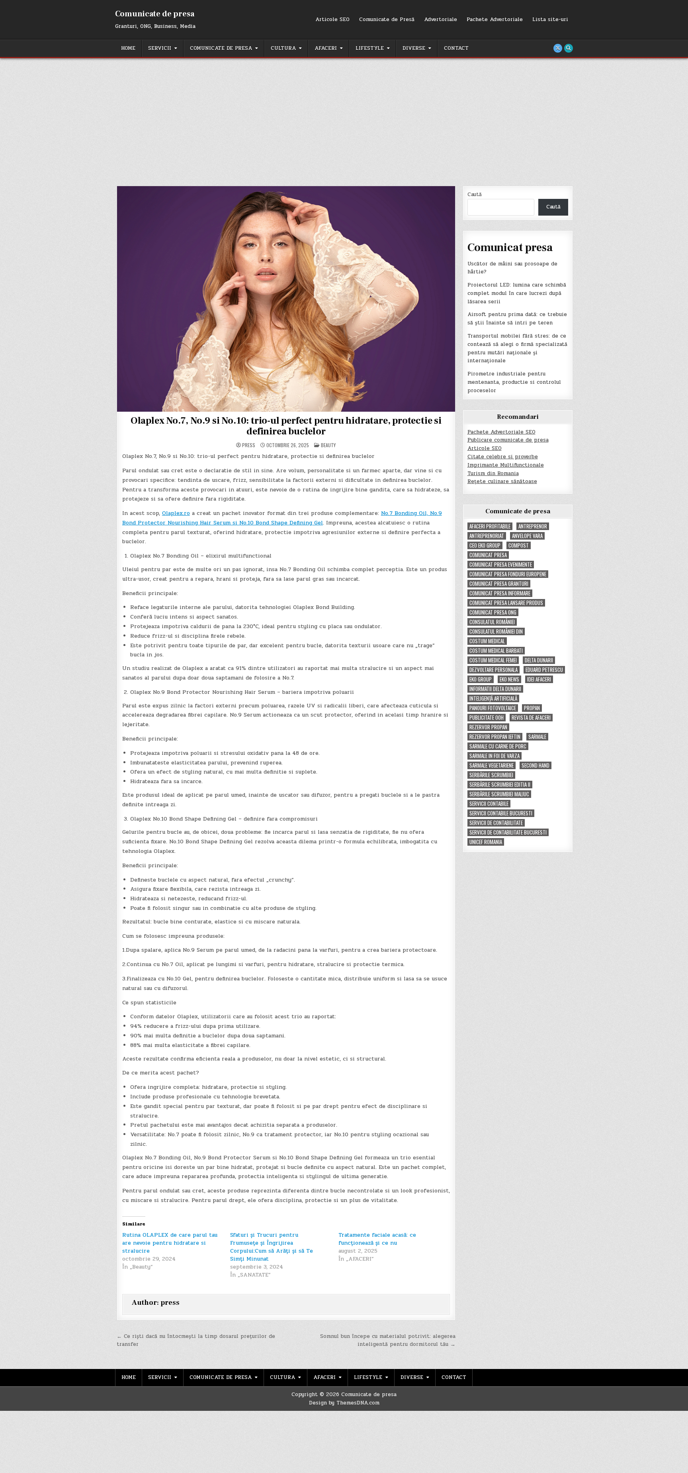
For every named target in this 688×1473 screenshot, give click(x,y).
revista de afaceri (531, 717)
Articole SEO (332, 20)
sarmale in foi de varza (494, 756)
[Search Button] (568, 48)
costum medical (487, 641)
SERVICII (159, 48)
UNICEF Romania (485, 842)
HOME (128, 48)
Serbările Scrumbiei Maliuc (499, 794)
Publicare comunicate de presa (508, 440)
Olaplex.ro (176, 513)
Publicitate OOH (486, 717)
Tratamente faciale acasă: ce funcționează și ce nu (377, 1239)
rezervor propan (488, 727)
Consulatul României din (496, 631)
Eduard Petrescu (544, 670)
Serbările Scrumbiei (491, 775)
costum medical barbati (496, 650)
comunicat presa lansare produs (506, 603)
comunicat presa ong (492, 612)
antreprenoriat (486, 536)
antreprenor (532, 526)
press (248, 445)
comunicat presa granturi (498, 583)
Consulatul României (492, 622)
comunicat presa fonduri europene (507, 574)
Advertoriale (440, 20)
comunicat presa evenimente (500, 564)
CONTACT (456, 48)
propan (532, 708)
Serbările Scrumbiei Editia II (499, 784)
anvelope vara (527, 536)
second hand (535, 765)
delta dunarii (539, 660)
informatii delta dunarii (495, 689)
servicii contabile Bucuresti (500, 813)
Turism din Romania (493, 473)
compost (518, 545)
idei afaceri (539, 679)
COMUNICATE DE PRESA (221, 48)
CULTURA (283, 48)
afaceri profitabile (489, 526)
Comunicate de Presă (386, 20)
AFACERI (326, 48)
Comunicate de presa (154, 14)
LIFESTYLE (370, 48)
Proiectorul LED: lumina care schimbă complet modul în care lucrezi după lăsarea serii (516, 293)
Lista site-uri (550, 20)
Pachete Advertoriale (495, 20)
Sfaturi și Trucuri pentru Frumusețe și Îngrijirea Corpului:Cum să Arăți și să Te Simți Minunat (271, 1247)
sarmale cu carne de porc (497, 746)
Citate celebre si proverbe (502, 457)
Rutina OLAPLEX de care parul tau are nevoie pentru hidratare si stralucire (169, 1243)
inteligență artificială (493, 698)
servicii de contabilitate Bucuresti (508, 832)
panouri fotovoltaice (492, 708)
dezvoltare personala (493, 670)
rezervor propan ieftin (494, 736)
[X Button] (557, 48)
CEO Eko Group (484, 545)
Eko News (509, 679)
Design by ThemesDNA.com (344, 1403)
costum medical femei (493, 660)
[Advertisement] (344, 118)
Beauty (328, 445)
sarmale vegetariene (491, 765)
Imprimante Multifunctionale (505, 465)
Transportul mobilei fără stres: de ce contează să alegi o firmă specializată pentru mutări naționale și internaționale (517, 348)
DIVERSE (414, 48)
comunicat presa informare (499, 593)
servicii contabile (488, 803)
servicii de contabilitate (496, 823)
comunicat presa (488, 555)
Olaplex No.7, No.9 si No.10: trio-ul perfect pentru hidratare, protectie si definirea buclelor (286, 425)
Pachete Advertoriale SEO (501, 432)
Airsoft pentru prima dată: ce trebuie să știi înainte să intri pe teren (517, 318)
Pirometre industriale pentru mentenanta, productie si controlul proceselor (514, 382)
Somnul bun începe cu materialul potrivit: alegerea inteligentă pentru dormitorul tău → (387, 1340)
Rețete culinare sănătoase (502, 481)
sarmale (537, 736)
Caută (474, 194)
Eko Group (480, 679)
